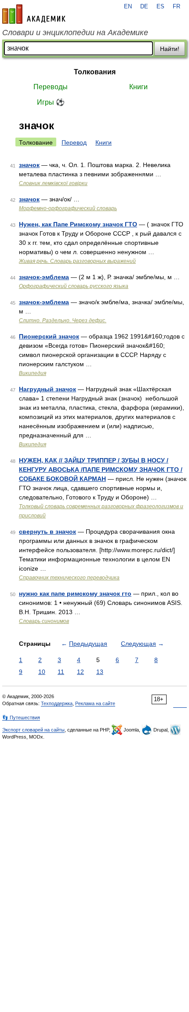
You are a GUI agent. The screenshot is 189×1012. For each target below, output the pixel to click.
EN (128, 7)
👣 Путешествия (21, 717)
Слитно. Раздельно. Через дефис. (62, 320)
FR (176, 7)
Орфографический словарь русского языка (73, 286)
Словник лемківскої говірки (53, 183)
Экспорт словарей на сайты (33, 729)
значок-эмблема (44, 276)
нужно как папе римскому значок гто (75, 593)
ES (160, 7)
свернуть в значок (47, 531)
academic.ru (33, 14)
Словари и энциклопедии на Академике (75, 32)
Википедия (32, 373)
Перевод (74, 142)
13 (99, 671)
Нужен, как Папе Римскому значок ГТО (78, 224)
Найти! (169, 48)
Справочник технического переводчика (69, 578)
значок (29, 164)
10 (41, 671)
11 (61, 671)
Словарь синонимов (44, 621)
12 (80, 671)
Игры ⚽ (51, 102)
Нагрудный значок (47, 389)
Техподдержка (57, 703)
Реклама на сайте (95, 703)
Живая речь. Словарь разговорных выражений (77, 261)
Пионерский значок (49, 336)
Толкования (95, 72)
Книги (138, 87)
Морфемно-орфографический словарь (68, 208)
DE (144, 7)
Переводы (50, 87)
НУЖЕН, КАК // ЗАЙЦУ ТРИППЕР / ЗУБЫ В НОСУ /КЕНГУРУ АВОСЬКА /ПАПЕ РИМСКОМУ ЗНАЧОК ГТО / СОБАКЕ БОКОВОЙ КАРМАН (100, 469)
